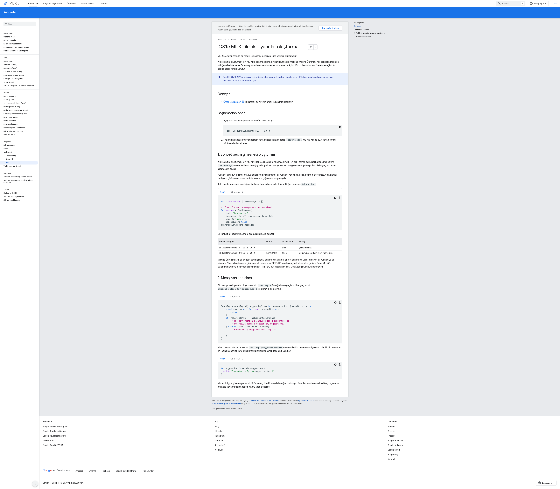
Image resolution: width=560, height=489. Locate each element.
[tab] (223, 191)
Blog (217, 426)
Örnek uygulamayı (232, 102)
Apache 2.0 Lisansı (306, 400)
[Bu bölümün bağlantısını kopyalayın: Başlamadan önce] (248, 113)
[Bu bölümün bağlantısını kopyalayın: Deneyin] (233, 94)
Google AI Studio (395, 440)
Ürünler (233, 39)
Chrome (391, 431)
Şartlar (46, 483)
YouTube (219, 450)
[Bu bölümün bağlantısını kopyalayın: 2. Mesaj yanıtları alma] (255, 278)
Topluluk (104, 3)
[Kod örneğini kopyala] (340, 197)
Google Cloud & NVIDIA (53, 445)
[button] (19, 47)
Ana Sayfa (222, 39)
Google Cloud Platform (126, 471)
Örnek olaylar (87, 3)
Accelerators (49, 440)
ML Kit (14, 3)
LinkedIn (219, 440)
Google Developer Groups (54, 431)
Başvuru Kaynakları (52, 3)
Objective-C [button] (236, 192)
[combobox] (510, 3)
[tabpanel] (280, 212)
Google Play (393, 454)
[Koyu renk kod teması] (340, 127)
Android (391, 426)
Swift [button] (222, 192)
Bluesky (218, 431)
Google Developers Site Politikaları (226, 403)
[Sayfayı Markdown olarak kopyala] (311, 47)
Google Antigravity (396, 445)
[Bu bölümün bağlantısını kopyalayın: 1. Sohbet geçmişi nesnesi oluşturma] (278, 154)
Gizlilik (54, 483)
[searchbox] (20, 24)
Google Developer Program (55, 426)
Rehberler (33, 3)
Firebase (392, 436)
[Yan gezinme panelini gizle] (35, 484)
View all (391, 459)
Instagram (220, 436)
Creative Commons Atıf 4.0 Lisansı (263, 400)
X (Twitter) (220, 445)
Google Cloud (394, 450)
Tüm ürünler (148, 471)
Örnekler (71, 3)
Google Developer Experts (54, 436)
